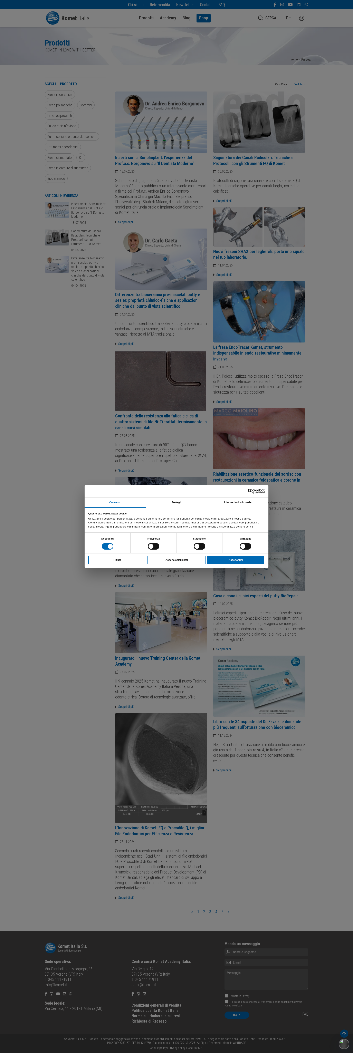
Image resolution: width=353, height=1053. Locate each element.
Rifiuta (117, 560)
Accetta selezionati (176, 560)
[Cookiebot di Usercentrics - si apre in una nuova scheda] (247, 491)
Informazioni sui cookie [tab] (237, 502)
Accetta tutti (236, 560)
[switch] (153, 546)
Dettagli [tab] (176, 502)
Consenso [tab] (115, 502)
